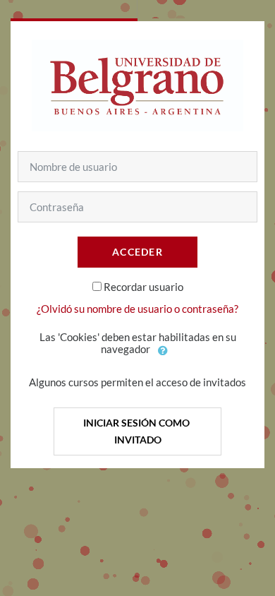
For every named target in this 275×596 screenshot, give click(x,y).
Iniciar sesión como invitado (137, 431)
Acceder (137, 252)
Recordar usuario (143, 286)
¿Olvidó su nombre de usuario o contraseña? (137, 308)
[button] (163, 350)
